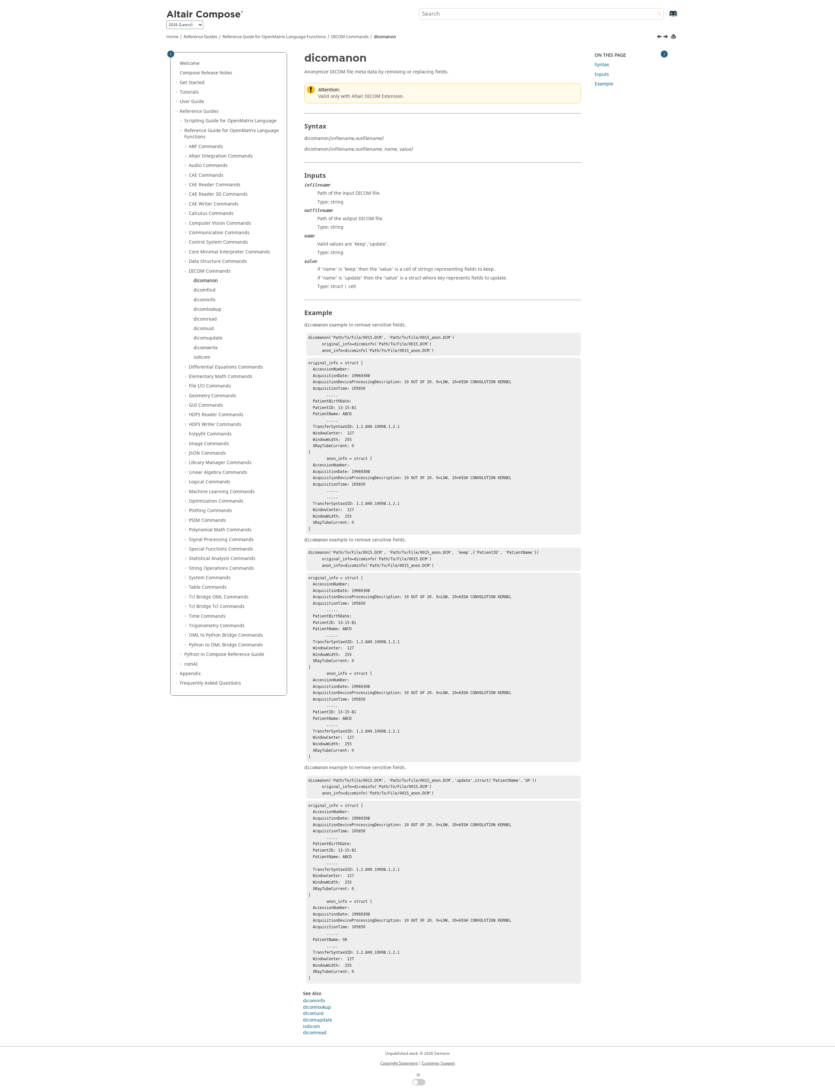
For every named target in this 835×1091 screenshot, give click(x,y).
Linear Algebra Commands (218, 472)
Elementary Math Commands (220, 376)
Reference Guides (200, 37)
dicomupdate (207, 338)
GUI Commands (206, 405)
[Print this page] (674, 37)
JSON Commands (207, 453)
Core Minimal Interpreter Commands (229, 252)
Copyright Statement (399, 1063)
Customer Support (438, 1063)
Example (604, 84)
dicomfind (204, 290)
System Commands (210, 577)
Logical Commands (209, 481)
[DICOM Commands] (659, 37)
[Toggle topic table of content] (664, 54)
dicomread (205, 319)
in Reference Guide (224, 654)
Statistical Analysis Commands (222, 558)
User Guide (192, 101)
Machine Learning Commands (222, 491)
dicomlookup (207, 309)
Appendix (190, 673)
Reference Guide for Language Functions (274, 37)
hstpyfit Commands (210, 434)
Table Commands (208, 587)
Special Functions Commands (221, 549)
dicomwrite (205, 347)
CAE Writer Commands (213, 204)
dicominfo (204, 299)
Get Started (192, 82)
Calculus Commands (211, 213)
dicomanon (385, 37)
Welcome (190, 63)
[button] (177, 63)
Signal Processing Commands (221, 539)
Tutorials (189, 92)
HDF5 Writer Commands (215, 424)
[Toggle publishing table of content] (170, 54)
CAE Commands (206, 175)
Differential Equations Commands (226, 367)
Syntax (602, 64)
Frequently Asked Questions (210, 683)
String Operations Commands (221, 568)
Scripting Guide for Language (230, 120)
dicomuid (203, 328)
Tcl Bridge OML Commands (219, 597)
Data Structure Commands (218, 261)
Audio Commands (208, 165)
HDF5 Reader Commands (216, 414)
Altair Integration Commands (221, 156)
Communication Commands (219, 232)
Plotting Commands (210, 510)
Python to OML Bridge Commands (226, 645)
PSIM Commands (207, 520)
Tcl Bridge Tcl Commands (217, 606)
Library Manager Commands (220, 462)
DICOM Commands (350, 37)
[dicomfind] (666, 37)
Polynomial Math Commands (220, 529)
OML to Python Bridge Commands (226, 635)
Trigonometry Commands (217, 625)
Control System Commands (218, 242)
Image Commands (209, 443)
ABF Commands (206, 146)
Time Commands (207, 616)
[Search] (658, 14)
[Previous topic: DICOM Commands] (659, 37)
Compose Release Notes (206, 72)
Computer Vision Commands (220, 223)
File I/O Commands (210, 386)
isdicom (201, 357)
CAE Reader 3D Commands (218, 194)
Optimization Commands (216, 501)
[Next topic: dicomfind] (666, 37)
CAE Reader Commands (214, 184)
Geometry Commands (212, 395)
